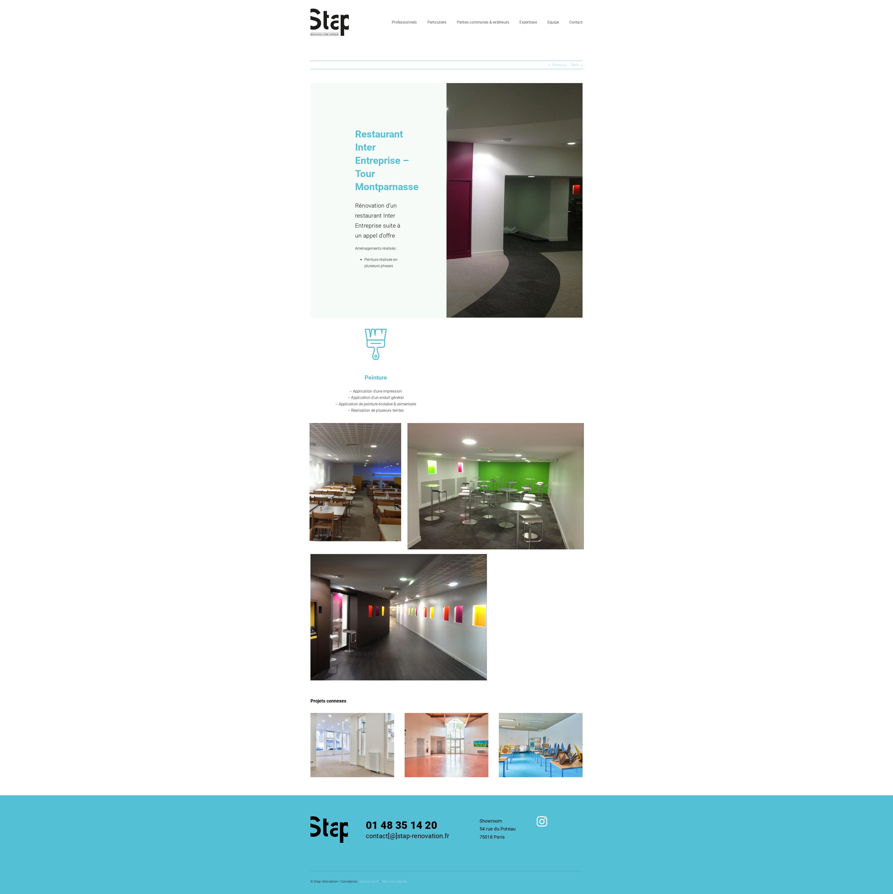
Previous (559, 65)
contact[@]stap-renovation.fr (407, 836)
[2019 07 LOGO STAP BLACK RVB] (329, 10)
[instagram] (542, 821)
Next (575, 65)
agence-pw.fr (369, 881)
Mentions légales (394, 881)
